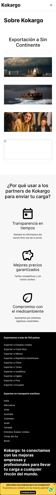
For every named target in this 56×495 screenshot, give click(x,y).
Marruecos (9, 405)
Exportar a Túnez (13, 367)
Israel (7, 423)
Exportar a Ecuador (14, 385)
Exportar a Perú (12, 380)
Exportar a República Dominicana (21, 358)
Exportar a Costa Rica (15, 349)
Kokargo (10, 5)
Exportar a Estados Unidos (18, 345)
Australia (8, 414)
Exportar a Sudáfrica (14, 371)
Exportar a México (13, 353)
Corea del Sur (11, 436)
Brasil (7, 441)
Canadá (8, 427)
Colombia (9, 418)
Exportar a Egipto (13, 376)
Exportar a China (12, 362)
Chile (6, 409)
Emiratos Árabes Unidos (16, 432)
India (6, 400)
